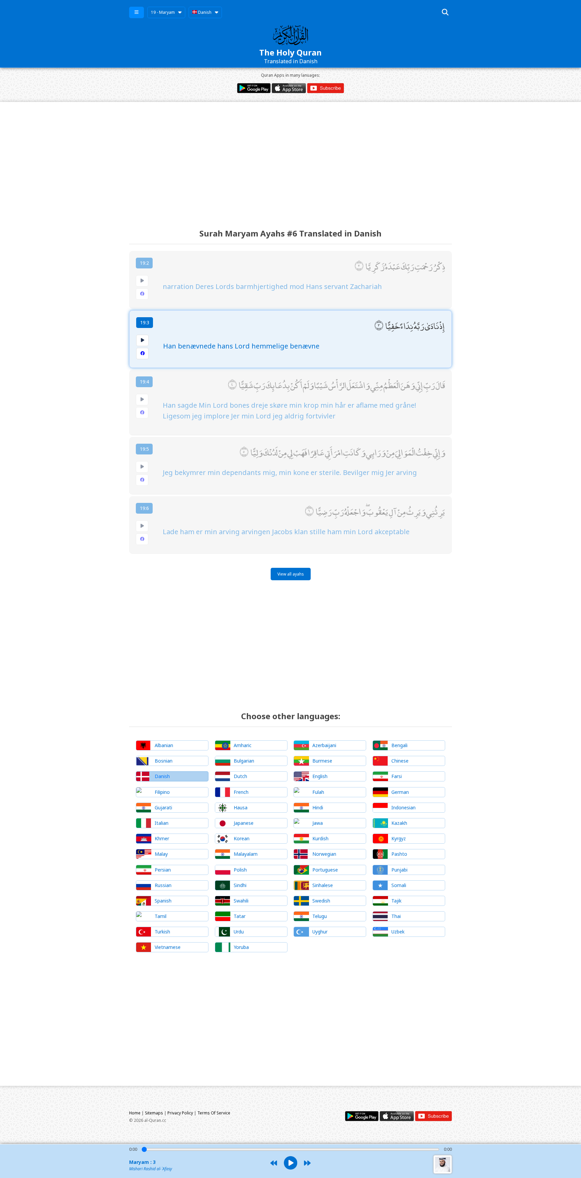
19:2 (144, 263)
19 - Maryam (163, 12)
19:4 (144, 381)
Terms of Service (213, 1113)
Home (135, 1113)
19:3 (144, 322)
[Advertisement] (290, 159)
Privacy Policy (180, 1113)
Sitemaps (154, 1113)
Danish (204, 12)
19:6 (144, 508)
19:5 (144, 449)
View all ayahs (290, 574)
